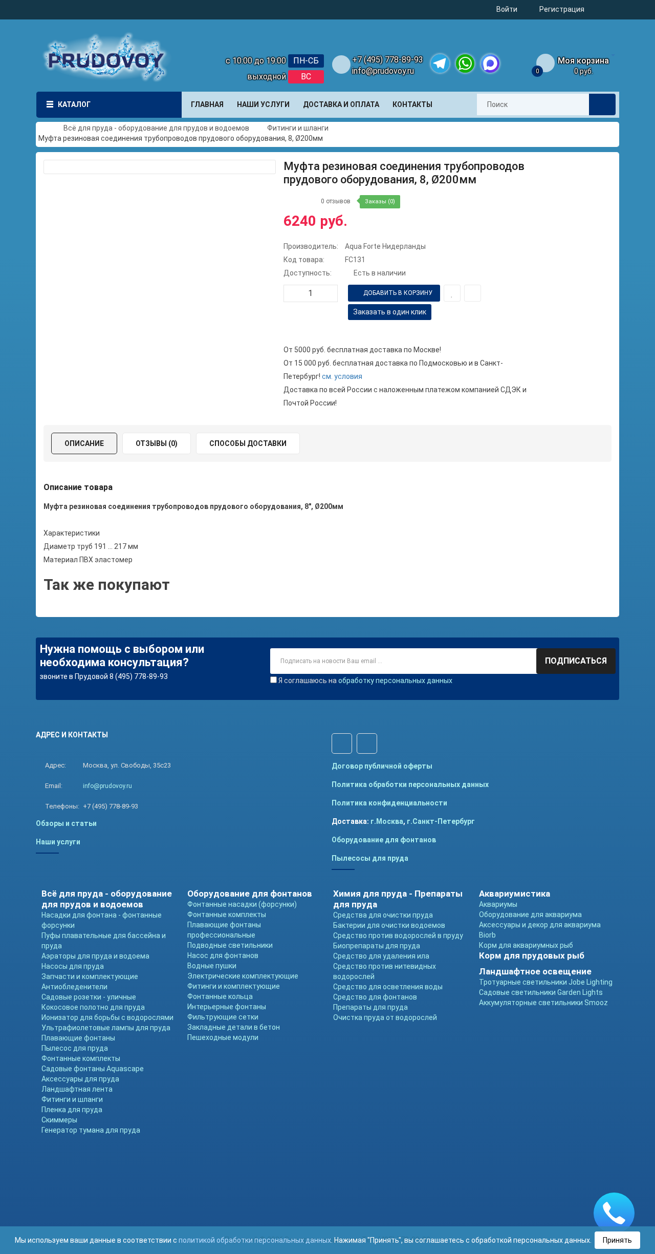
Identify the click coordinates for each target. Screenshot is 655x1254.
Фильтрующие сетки (222, 1017)
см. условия (342, 376)
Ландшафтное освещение (535, 971)
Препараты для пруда (370, 1007)
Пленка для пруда (71, 1110)
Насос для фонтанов (222, 955)
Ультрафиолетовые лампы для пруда (105, 1028)
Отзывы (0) (157, 443)
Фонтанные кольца (220, 996)
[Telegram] (440, 63)
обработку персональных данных (395, 680)
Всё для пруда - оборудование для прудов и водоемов (106, 898)
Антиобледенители (74, 987)
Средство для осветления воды (388, 987)
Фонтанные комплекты (80, 1058)
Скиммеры (59, 1120)
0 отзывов (336, 201)
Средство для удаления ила (381, 956)
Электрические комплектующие (242, 976)
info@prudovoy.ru (383, 71)
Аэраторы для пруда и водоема (95, 956)
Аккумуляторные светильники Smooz (543, 1002)
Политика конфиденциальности (389, 803)
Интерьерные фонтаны (226, 1007)
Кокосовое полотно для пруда (93, 1007)
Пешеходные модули (222, 1037)
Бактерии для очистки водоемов (389, 925)
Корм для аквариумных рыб (526, 945)
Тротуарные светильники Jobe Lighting (546, 982)
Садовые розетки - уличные (88, 997)
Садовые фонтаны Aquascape (92, 1069)
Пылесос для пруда (74, 1048)
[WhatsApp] (465, 63)
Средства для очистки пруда (383, 915)
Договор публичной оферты (382, 766)
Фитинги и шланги (72, 1099)
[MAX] (490, 63)
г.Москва (386, 821)
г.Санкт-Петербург (441, 821)
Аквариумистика (514, 893)
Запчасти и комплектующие (89, 976)
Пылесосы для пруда (370, 858)
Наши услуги (58, 842)
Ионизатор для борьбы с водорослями (107, 1017)
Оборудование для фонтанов (384, 840)
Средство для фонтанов (375, 997)
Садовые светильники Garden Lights (541, 992)
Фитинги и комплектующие (233, 986)
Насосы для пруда (72, 966)
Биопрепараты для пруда (376, 946)
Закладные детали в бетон (233, 1027)
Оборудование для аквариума (530, 914)
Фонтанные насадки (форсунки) (242, 904)
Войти (506, 9)
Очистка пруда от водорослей (385, 1017)
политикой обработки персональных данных (255, 1240)
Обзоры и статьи (66, 823)
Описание (84, 443)
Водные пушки (211, 966)
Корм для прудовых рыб (531, 955)
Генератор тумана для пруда (90, 1130)
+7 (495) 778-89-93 (387, 60)
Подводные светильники (230, 945)
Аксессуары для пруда (80, 1079)
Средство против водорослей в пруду (398, 935)
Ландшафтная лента (77, 1089)
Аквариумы (498, 904)
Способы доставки (248, 443)
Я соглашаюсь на (365, 680)
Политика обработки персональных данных (410, 784)
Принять (617, 1240)
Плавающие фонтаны (78, 1038)
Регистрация (561, 9)
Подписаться (576, 661)
